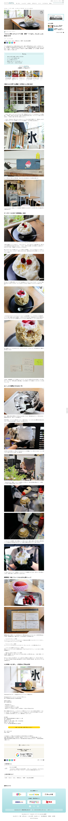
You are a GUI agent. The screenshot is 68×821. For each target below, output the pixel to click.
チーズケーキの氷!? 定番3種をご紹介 (13, 58)
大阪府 (13, 8)
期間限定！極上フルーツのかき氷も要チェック (15, 61)
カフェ (13, 40)
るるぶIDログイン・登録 (17, 816)
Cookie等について (37, 816)
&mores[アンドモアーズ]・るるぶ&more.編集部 (38, 814)
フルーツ (9, 40)
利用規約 (49, 816)
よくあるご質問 (30, 816)
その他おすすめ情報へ (59, 32)
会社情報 (53, 816)
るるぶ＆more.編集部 (13, 767)
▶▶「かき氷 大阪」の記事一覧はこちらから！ (24, 727)
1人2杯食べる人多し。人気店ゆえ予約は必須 (14, 62)
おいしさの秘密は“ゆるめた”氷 (12, 59)
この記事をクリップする (25, 745)
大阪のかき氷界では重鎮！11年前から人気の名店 (15, 56)
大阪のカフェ (17, 40)
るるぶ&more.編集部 (27, 40)
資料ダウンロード (51, 809)
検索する (63, 3)
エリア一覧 (9, 8)
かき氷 (6, 40)
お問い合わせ (24, 816)
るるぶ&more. (5, 8)
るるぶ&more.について (25, 814)
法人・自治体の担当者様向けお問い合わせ (39, 809)
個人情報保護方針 (44, 816)
